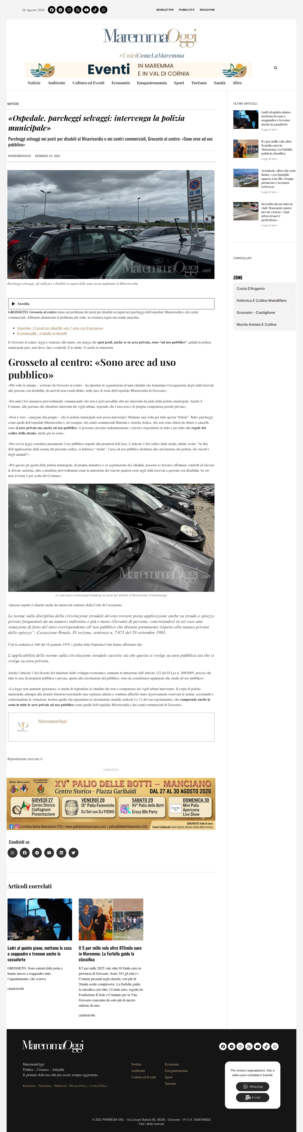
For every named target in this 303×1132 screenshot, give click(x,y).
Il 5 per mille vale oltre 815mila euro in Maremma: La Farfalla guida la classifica (110, 953)
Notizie (34, 82)
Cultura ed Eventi (88, 82)
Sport (179, 82)
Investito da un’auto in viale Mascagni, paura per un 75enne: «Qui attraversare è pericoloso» (277, 212)
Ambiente (56, 82)
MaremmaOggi (52, 721)
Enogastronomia (152, 82)
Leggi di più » (269, 129)
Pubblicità (187, 9)
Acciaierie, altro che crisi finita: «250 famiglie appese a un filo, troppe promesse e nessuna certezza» (278, 179)
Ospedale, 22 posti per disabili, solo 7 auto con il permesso (60, 327)
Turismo (199, 82)
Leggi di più (16, 989)
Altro (237, 82)
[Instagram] (69, 10)
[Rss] (77, 10)
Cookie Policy (98, 1086)
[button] (13, 853)
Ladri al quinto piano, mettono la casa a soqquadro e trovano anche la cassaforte (40, 953)
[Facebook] (51, 10)
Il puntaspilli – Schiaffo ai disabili (42, 333)
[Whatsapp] (103, 10)
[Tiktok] (95, 10)
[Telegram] (60, 10)
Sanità (219, 82)
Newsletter (165, 9)
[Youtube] (86, 10)
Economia (121, 82)
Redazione (207, 9)
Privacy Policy (78, 1086)
